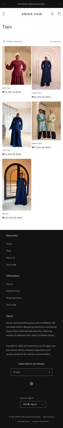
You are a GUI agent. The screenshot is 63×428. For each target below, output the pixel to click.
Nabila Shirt (37, 143)
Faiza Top (6, 150)
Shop (8, 250)
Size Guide (11, 264)
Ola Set (5, 213)
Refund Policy (13, 290)
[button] (3, 13)
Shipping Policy (13, 297)
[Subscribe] (49, 372)
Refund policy (48, 417)
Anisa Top (6, 88)
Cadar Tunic (37, 93)
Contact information (40, 421)
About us (10, 257)
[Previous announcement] (3, 4)
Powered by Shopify (33, 417)
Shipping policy (23, 421)
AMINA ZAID (19, 417)
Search (9, 284)
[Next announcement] (59, 4)
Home (9, 243)
